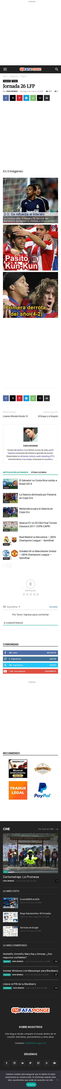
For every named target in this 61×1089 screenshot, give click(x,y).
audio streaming (42, 456)
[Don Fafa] (42, 777)
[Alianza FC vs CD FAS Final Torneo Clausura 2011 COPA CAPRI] (10, 526)
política (49, 459)
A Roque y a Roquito (48, 416)
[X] (13, 98)
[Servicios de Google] (10, 931)
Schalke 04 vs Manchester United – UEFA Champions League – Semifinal (37, 554)
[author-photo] (30, 441)
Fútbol (23, 76)
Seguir (53, 659)
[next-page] (9, 565)
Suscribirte (50, 671)
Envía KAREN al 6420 (29, 899)
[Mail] (22, 1063)
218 (56, 988)
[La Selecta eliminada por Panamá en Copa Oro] (10, 498)
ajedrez (20, 450)
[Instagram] (14, 1063)
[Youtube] (54, 1063)
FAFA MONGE (12, 91)
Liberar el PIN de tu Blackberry (19, 984)
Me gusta (51, 653)
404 (56, 961)
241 (56, 975)
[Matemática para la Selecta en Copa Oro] (10, 512)
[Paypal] (30, 1063)
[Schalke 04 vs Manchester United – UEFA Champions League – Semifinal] (10, 555)
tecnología (27, 459)
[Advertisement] (30, 33)
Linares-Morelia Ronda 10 (15, 416)
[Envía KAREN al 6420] (10, 903)
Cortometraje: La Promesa (21, 877)
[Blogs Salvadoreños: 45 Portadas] (10, 917)
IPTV (52, 456)
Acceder (53, 606)
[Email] (40, 98)
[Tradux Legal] (18, 798)
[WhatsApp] (33, 98)
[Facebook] (6, 98)
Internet (7, 975)
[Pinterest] (20, 98)
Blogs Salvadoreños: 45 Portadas (35, 913)
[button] (5, 69)
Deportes (14, 76)
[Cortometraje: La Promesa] (30, 853)
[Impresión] (47, 98)
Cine (5, 872)
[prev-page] (5, 565)
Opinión (7, 961)
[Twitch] (38, 1063)
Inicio (5, 76)
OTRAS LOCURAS (38, 472)
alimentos (24, 456)
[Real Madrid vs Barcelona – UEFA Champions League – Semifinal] (10, 540)
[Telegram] (26, 98)
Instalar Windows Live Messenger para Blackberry (30, 970)
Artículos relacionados (15, 472)
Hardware (7, 988)
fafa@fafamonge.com (35, 1043)
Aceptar (31, 1084)
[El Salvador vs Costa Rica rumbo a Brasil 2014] (10, 484)
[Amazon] (18, 777)
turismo (32, 456)
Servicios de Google (29, 927)
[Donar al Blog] (42, 798)
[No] (57, 1079)
